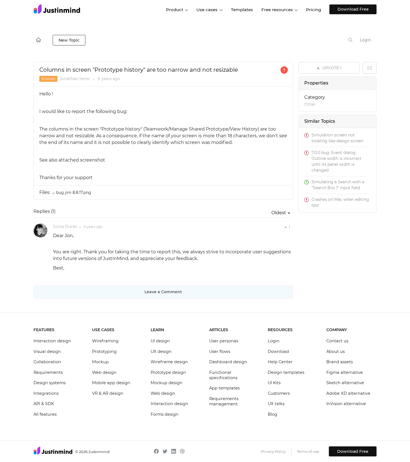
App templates (224, 388)
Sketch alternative (345, 382)
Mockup (100, 361)
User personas (223, 340)
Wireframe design (169, 361)
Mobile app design (111, 382)
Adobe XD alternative (348, 393)
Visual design (47, 351)
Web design (104, 372)
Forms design (165, 414)
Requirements (48, 372)
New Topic (69, 40)
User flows (219, 351)
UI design (160, 340)
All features (45, 414)
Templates (242, 9)
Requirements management (223, 401)
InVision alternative (346, 403)
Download (278, 351)
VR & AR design (107, 393)
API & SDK (43, 403)
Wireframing (105, 340)
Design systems (49, 382)
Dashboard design (228, 361)
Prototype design (168, 372)
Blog (272, 414)
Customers (279, 393)
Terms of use (308, 451)
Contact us (337, 340)
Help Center (280, 361)
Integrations (46, 393)
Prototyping (104, 351)
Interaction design (52, 340)
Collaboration (47, 361)
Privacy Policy (273, 451)
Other (310, 104)
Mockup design (166, 382)
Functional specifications (223, 375)
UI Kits (274, 382)
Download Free (353, 9)
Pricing (313, 9)
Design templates (286, 372)
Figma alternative (344, 372)
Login (365, 39)
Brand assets (339, 361)
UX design (161, 351)
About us (335, 351)
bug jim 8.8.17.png (73, 192)
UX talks (276, 403)
